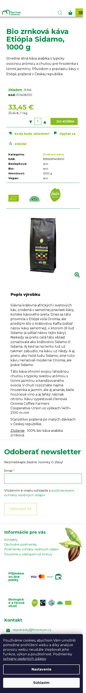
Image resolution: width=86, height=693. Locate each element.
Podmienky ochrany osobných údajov (31, 549)
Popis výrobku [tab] (25, 294)
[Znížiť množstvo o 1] (30, 121)
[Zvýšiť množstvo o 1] (44, 121)
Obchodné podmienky (20, 544)
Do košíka (65, 121)
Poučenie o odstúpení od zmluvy (28, 554)
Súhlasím (41, 683)
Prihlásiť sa (20, 509)
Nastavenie (42, 669)
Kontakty (11, 540)
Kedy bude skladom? (32, 134)
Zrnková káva (53, 154)
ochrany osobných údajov (24, 659)
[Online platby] (47, 577)
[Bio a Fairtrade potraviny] (52, 603)
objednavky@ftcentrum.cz (32, 630)
